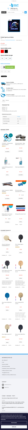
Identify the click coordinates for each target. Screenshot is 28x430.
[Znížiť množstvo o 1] (4, 67)
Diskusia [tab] (7, 100)
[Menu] (3, 12)
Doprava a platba (5, 364)
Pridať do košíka (10, 67)
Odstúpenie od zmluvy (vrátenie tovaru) (9, 374)
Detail (7, 174)
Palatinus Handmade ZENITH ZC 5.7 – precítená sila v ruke (13, 408)
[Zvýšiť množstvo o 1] (4, 66)
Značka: (19, 40)
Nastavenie (14, 422)
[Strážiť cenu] (9, 71)
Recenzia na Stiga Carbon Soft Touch (10, 398)
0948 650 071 (7, 387)
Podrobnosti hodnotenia (10, 40)
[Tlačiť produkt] (2, 71)
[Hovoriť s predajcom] (5, 71)
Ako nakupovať (4, 360)
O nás (3, 362)
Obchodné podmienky (6, 366)
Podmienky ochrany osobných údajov (8, 368)
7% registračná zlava (5, 372)
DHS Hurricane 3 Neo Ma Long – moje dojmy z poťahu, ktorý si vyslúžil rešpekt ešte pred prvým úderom (13, 403)
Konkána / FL (4, 255)
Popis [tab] (3, 100)
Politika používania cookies (7, 370)
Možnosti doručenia (5, 63)
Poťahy (18, 116)
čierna (16, 224)
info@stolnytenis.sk (8, 384)
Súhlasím (14, 427)
